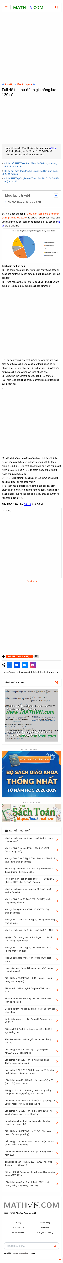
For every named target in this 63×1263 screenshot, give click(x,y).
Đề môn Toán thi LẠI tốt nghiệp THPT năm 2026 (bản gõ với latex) (28, 1000)
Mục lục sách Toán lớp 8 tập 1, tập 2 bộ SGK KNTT (29, 930)
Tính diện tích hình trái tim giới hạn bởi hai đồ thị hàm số (28, 1041)
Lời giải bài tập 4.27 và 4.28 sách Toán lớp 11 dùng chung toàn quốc (29, 970)
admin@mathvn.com (24, 1253)
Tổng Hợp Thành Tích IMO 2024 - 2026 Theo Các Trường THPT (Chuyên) (28, 1164)
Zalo (17, 665)
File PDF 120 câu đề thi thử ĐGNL (24, 202)
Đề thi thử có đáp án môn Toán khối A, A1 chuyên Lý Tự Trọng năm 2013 (29, 734)
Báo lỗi (33, 665)
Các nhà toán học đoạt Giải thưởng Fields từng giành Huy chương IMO (27, 1123)
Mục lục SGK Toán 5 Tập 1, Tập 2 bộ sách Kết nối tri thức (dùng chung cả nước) (30, 860)
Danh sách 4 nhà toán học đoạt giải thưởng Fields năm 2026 (29, 1153)
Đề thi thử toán (18, 1233)
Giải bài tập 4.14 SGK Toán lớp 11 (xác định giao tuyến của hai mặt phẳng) (28, 1133)
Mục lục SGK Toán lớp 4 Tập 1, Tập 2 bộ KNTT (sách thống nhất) (27, 850)
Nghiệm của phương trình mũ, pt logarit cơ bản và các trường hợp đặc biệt (28, 939)
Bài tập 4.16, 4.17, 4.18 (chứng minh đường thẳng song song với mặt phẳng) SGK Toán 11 (28, 1092)
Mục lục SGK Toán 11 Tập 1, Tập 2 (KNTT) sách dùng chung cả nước (28, 901)
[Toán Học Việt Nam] (28, 8)
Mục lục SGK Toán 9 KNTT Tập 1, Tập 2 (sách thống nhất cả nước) (30, 921)
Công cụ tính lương (45, 1233)
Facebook (9, 665)
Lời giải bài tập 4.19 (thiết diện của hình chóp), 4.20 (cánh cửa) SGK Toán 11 (29, 1082)
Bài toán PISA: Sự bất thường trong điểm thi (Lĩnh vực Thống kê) (28, 1031)
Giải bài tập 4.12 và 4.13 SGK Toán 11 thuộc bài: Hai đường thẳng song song (29, 1143)
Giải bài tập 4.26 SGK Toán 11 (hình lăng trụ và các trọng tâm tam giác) (29, 980)
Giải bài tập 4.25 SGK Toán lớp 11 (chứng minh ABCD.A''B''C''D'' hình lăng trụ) (27, 1051)
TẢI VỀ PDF (31, 581)
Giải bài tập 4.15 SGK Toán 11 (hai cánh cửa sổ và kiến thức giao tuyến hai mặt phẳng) (28, 1113)
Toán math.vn (18, 1228)
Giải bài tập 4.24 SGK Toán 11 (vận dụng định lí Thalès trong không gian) (27, 1061)
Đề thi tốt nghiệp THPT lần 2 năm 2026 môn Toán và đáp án (28, 1021)
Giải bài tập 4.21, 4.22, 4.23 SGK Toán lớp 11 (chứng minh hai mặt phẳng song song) (29, 1072)
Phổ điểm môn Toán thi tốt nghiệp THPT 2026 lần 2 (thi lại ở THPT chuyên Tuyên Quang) (29, 880)
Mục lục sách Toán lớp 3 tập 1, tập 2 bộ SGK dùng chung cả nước (29, 840)
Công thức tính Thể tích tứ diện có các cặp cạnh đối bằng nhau (30, 1010)
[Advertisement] (31, 47)
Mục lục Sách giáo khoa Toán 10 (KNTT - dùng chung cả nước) (27, 911)
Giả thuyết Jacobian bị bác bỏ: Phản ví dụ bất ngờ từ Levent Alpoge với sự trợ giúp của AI (30, 1102)
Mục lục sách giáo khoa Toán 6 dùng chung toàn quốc (28, 959)
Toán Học (9, 84)
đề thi (53, 148)
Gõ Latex (45, 1228)
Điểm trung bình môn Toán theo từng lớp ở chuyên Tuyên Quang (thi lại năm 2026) (29, 870)
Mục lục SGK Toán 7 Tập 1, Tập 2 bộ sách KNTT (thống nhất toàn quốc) (28, 949)
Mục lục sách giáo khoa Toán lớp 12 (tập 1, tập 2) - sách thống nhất (29, 891)
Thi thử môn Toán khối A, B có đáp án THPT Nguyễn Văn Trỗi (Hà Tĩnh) (31, 707)
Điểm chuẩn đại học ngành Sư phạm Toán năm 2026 (27, 990)
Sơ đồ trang (45, 1223)
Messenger (25, 665)
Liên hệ (18, 1223)
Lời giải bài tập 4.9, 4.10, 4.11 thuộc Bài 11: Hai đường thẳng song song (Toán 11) (27, 1184)
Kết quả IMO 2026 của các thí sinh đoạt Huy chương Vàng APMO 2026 (30, 1174)
